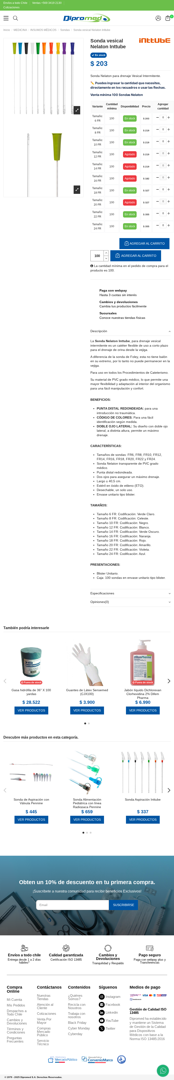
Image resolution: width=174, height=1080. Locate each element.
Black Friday (77, 1022)
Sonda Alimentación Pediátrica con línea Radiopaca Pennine (87, 803)
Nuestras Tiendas (44, 997)
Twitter (110, 1028)
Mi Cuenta (14, 999)
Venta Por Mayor (44, 1020)
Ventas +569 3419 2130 (47, 3)
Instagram (113, 997)
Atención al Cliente (45, 1006)
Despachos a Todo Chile (17, 1012)
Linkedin (112, 1012)
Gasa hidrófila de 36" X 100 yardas (31, 692)
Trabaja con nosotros (76, 1015)
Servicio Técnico (43, 1042)
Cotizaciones (11, 7)
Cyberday (75, 1034)
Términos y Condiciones (16, 1030)
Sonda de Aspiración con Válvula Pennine (31, 801)
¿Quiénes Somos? (75, 997)
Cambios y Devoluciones (17, 1021)
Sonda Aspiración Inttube (143, 799)
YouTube (112, 1020)
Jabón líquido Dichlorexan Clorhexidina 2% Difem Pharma (142, 694)
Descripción (98, 331)
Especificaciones (102, 593)
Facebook (113, 1004)
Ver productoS (31, 710)
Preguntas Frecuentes (15, 1039)
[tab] (130, 331)
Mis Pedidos (16, 1005)
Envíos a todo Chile (15, 3)
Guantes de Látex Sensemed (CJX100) (87, 692)
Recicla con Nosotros (76, 1006)
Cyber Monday (79, 1028)
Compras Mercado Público (44, 1031)
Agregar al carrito (138, 255)
